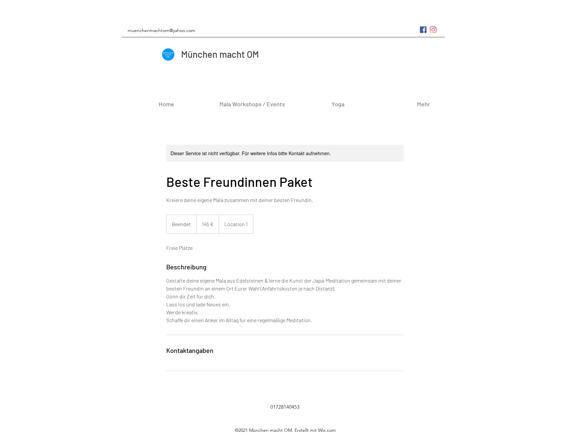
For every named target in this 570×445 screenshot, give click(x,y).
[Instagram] (433, 29)
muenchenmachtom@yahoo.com (161, 30)
